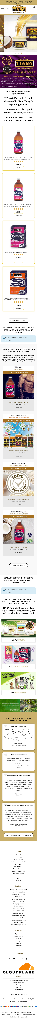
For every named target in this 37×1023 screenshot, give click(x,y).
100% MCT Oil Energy (18, 899)
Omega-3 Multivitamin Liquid (18, 889)
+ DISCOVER (18, 408)
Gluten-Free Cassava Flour (18, 920)
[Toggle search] (8, 9)
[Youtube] (27, 959)
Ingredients (19, 945)
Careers (18, 876)
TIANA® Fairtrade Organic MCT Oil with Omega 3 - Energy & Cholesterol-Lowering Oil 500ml (18, 158)
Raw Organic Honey (18, 908)
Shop (18, 941)
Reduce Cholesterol (18, 901)
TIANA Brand (18, 857)
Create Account (18, 936)
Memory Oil (18, 896)
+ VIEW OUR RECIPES (18, 565)
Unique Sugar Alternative (18, 915)
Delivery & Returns (18, 873)
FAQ (18, 878)
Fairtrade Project (18, 866)
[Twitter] (14, 959)
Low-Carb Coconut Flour (18, 892)
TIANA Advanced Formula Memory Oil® (15, 252)
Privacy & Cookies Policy (19, 871)
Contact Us (18, 948)
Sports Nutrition (18, 906)
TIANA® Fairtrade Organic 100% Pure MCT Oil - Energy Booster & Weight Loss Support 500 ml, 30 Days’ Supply (18, 205)
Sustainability (18, 864)
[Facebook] (10, 959)
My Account (18, 934)
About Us (18, 855)
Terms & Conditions (18, 869)
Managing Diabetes (18, 903)
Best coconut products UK (18, 862)
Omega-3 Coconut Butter (18, 894)
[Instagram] (18, 959)
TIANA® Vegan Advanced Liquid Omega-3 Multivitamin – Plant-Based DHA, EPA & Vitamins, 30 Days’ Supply (18, 299)
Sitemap (18, 880)
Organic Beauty (18, 922)
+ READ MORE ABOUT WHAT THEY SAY (18, 835)
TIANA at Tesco (18, 859)
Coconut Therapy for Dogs (18, 924)
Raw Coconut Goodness (18, 918)
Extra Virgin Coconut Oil (18, 913)
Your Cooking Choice (18, 910)
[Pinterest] (23, 959)
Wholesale (18, 943)
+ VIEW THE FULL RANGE (18, 320)
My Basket (18, 938)
